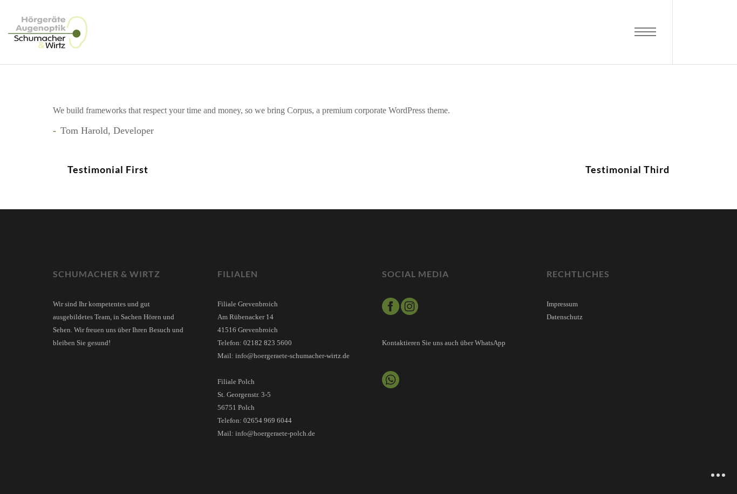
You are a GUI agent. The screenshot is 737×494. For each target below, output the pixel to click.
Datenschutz (565, 317)
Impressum (562, 304)
